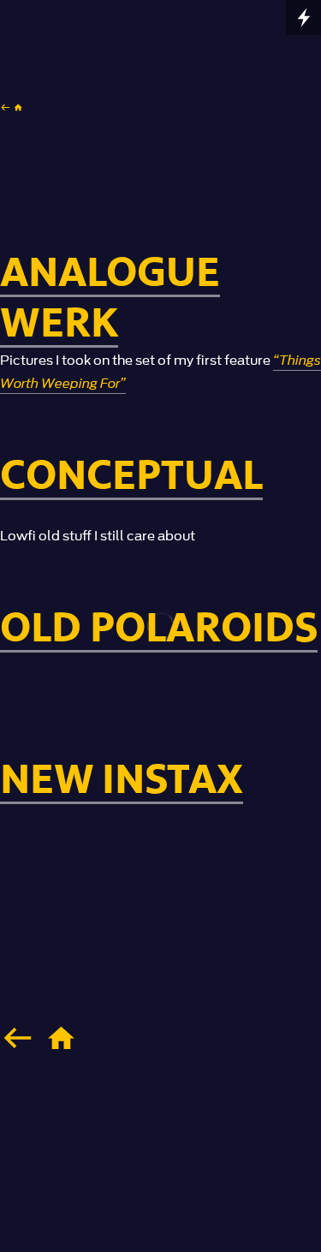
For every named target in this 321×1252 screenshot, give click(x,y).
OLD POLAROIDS (159, 629)
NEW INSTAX (121, 781)
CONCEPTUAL (131, 477)
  (11, 107)
